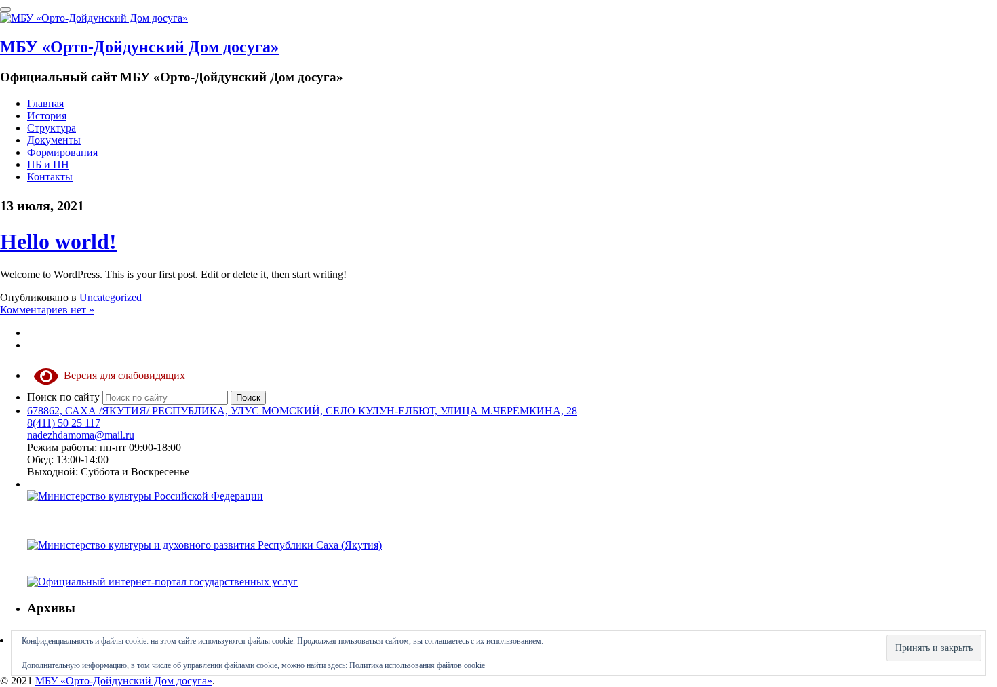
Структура (51, 128)
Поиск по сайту (64, 397)
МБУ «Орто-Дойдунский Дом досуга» (139, 47)
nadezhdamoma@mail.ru (80, 435)
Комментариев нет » (47, 309)
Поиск (248, 398)
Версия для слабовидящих (121, 375)
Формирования (62, 152)
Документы (54, 140)
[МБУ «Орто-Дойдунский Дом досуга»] (94, 18)
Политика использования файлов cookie (417, 665)
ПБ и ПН (48, 164)
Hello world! (58, 241)
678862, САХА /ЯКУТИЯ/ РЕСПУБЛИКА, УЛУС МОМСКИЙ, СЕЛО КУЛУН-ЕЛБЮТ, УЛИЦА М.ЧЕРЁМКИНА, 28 (302, 410)
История (46, 115)
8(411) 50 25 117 (63, 423)
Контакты (50, 176)
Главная (45, 103)
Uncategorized (110, 297)
